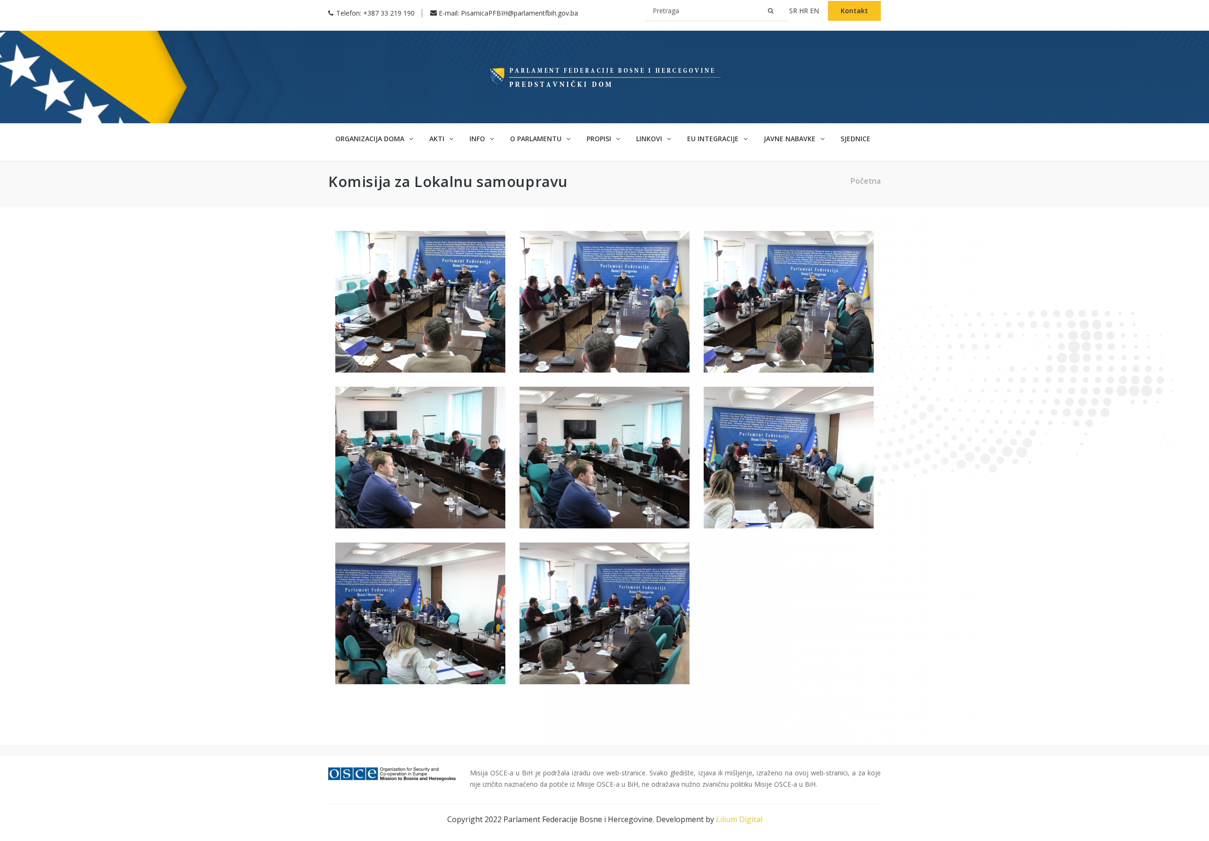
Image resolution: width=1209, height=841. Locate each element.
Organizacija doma (370, 138)
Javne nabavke (790, 138)
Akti (437, 138)
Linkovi (650, 138)
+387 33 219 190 (389, 12)
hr (804, 10)
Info (478, 138)
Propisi (600, 138)
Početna (866, 181)
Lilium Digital (739, 819)
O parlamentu (536, 138)
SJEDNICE (855, 138)
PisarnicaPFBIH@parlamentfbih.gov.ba (519, 12)
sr (794, 10)
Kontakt (854, 10)
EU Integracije (714, 138)
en (815, 10)
